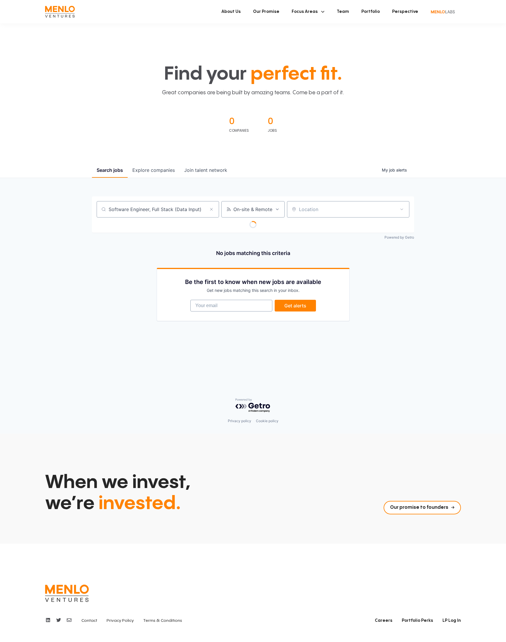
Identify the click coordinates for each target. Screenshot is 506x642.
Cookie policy (267, 421)
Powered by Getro (399, 237)
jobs (110, 170)
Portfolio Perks (417, 621)
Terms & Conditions (162, 621)
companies (153, 170)
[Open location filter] (401, 209)
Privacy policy (239, 421)
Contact (89, 621)
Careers (383, 621)
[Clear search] (211, 209)
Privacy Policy (120, 621)
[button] (308, 11)
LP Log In (451, 621)
